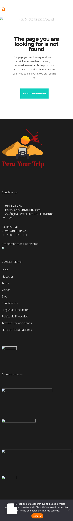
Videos (6, 290)
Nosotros (8, 276)
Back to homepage (34, 93)
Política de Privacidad (15, 316)
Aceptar (37, 516)
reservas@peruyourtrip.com (22, 210)
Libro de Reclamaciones (17, 330)
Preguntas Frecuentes (15, 310)
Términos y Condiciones (17, 323)
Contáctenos (10, 303)
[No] (68, 510)
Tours (5, 283)
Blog (4, 296)
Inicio (5, 270)
